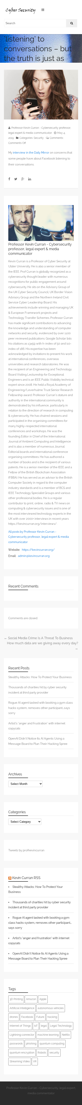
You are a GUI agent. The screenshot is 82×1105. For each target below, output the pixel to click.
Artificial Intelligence (22, 1008)
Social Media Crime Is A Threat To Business (38, 638)
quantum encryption (22, 1052)
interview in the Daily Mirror (31, 152)
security (54, 1052)
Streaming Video (20, 1061)
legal (44, 1025)
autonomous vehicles (51, 1008)
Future (40, 1017)
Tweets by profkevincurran (26, 850)
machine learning (48, 1034)
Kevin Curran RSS (26, 878)
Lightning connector (22, 1034)
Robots (42, 1052)
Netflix (66, 1034)
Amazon (31, 999)
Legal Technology (61, 1025)
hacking (52, 1017)
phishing (31, 1043)
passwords (16, 1043)
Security (39, 138)
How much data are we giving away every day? (42, 645)
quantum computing (52, 1043)
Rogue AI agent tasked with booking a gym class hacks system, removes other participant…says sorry (40, 708)
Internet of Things (20, 1025)
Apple (42, 999)
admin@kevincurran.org (34, 556)
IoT (36, 1025)
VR (35, 1061)
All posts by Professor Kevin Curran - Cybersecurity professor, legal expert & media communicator (38, 537)
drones (14, 1017)
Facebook (27, 1017)
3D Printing (16, 999)
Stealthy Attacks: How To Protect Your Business (40, 677)
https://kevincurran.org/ (38, 549)
